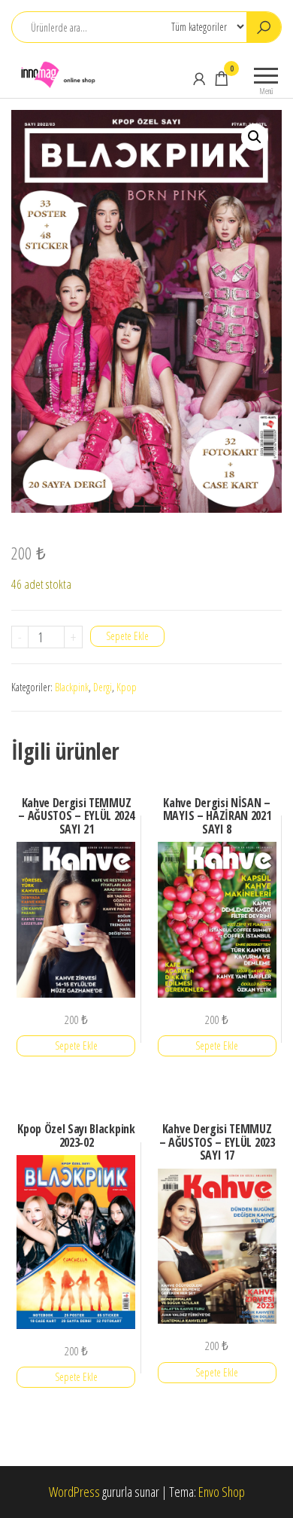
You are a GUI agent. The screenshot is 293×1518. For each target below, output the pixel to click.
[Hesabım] (199, 78)
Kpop (126, 687)
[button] (254, 137)
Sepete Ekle (127, 636)
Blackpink (72, 687)
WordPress (74, 1492)
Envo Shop (221, 1492)
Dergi (102, 687)
